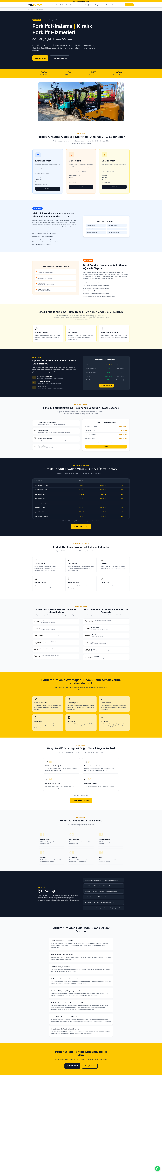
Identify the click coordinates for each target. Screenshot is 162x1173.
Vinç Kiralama (99, 5)
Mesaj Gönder (90, 1066)
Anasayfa (30, 9)
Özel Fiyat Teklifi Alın (81, 527)
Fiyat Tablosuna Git (60, 58)
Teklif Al (47, 188)
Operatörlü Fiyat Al (106, 385)
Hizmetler (73, 5)
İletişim (112, 5)
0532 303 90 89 (84, 1)
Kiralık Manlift (64, 5)
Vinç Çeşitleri (89, 5)
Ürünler (80, 5)
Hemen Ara (129, 5)
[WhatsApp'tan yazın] (157, 1168)
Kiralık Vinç (55, 5)
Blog (107, 5)
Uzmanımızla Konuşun (81, 800)
